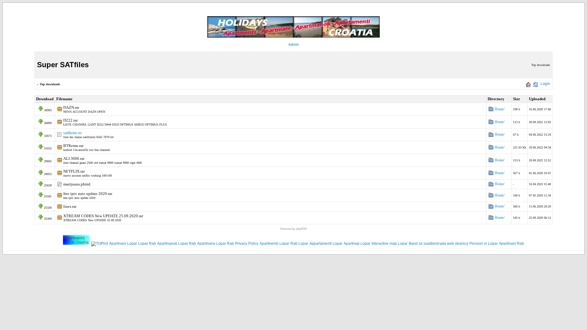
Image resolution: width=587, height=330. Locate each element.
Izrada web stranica (452, 243)
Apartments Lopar (274, 243)
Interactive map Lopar (389, 243)
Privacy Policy (246, 243)
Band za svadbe (422, 243)
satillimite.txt (72, 133)
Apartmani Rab (511, 243)
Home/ (499, 109)
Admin (293, 44)
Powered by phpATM (293, 228)
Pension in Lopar (483, 243)
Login (545, 84)
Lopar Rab (147, 243)
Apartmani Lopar (123, 243)
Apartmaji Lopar (357, 243)
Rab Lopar (299, 243)
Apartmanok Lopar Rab (176, 243)
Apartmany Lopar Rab (215, 243)
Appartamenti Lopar (325, 243)
